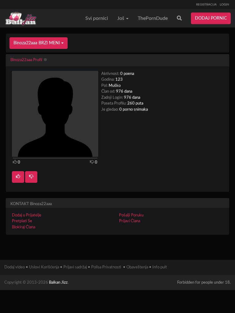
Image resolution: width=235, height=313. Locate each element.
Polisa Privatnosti (106, 267)
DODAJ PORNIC (211, 18)
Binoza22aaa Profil (26, 60)
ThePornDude (153, 18)
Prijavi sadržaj (75, 267)
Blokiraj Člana (23, 227)
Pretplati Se (22, 221)
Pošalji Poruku (131, 215)
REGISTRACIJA (206, 4)
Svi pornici (96, 18)
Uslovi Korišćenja (44, 267)
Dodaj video (14, 267)
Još (121, 18)
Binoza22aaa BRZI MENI (37, 43)
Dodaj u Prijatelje (26, 215)
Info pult (159, 267)
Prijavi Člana (129, 221)
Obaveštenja (137, 267)
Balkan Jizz (58, 283)
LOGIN (224, 4)
